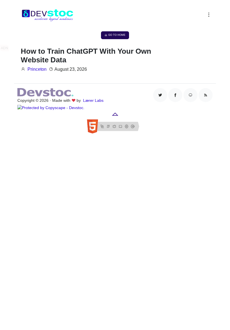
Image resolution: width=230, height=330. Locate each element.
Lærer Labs (93, 100)
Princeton (37, 69)
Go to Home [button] (116, 35)
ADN (4, 48)
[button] (207, 15)
